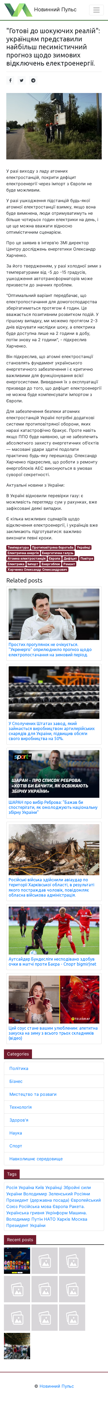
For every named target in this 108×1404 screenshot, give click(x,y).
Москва (79, 1219)
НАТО (50, 1219)
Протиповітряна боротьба (52, 547)
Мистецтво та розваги (33, 1094)
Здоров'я (18, 1120)
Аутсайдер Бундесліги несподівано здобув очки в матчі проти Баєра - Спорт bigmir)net (52, 961)
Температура (18, 547)
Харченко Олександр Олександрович (37, 569)
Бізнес (16, 1081)
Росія (11, 1187)
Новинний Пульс (55, 9)
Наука (15, 1133)
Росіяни (82, 1193)
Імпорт (33, 564)
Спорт (15, 1145)
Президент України (26, 1225)
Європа (54, 558)
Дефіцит (70, 558)
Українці (83, 547)
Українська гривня (25, 1212)
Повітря (86, 558)
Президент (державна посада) (37, 1200)
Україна (26, 1187)
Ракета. (77, 1206)
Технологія (20, 1107)
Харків (63, 1219)
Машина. (78, 1212)
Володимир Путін (24, 1219)
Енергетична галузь (57, 553)
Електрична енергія (23, 553)
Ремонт (69, 564)
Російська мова (35, 1206)
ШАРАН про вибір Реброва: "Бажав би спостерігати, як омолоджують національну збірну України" (53, 807)
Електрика (16, 564)
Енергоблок (51, 564)
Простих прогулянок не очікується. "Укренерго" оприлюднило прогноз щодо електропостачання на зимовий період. (50, 649)
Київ (39, 1187)
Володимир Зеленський (48, 1193)
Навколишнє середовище (36, 1158)
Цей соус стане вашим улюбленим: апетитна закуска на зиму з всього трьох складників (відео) (53, 1033)
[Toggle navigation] (96, 10)
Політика (18, 1068)
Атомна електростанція (27, 558)
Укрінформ (57, 1212)
